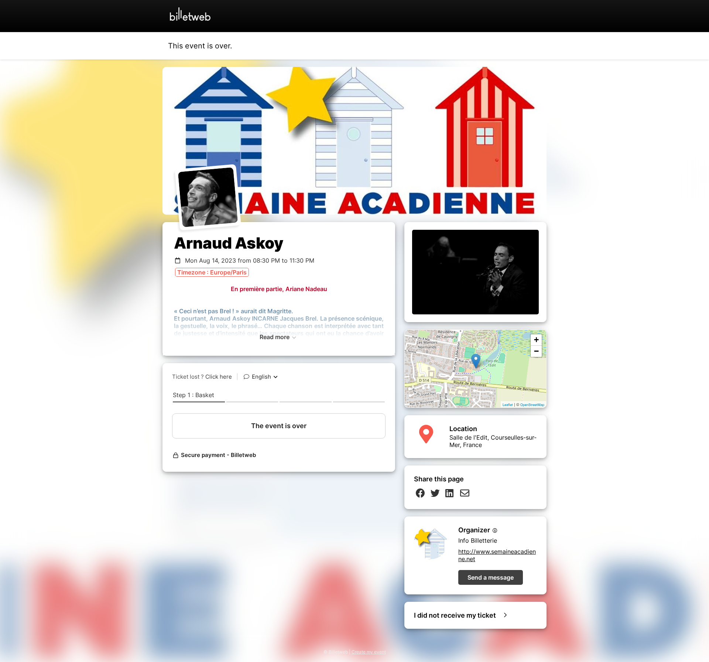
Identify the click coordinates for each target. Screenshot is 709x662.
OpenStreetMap (532, 404)
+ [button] (536, 339)
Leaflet (508, 404)
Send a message (490, 577)
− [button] (536, 351)
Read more (275, 337)
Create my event (369, 652)
